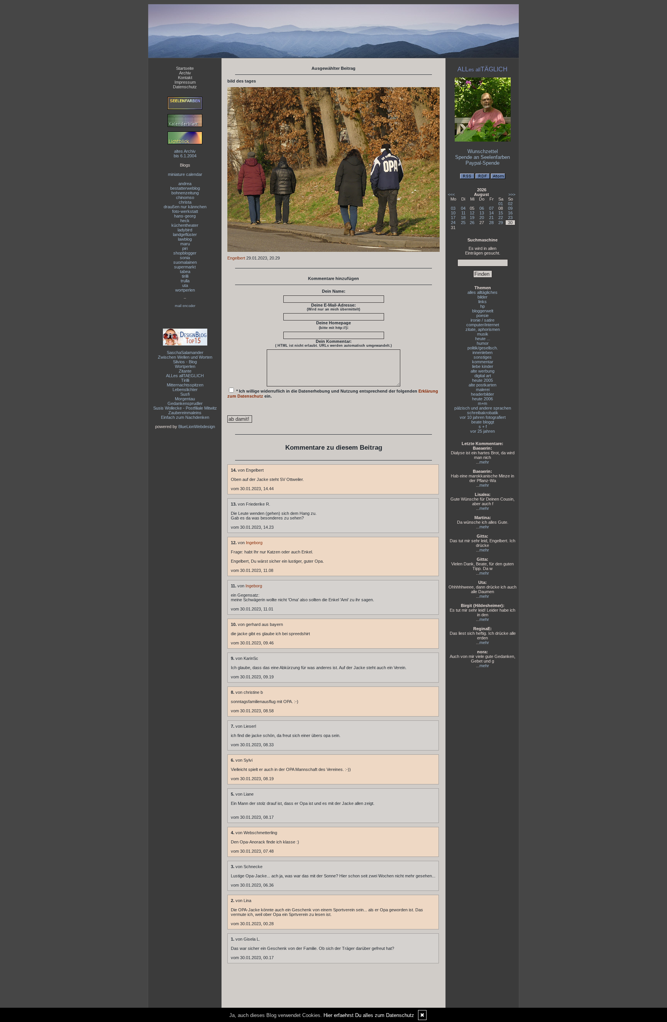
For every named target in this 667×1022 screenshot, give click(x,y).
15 (500, 213)
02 (510, 203)
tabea (185, 271)
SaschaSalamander (185, 352)
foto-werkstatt (185, 211)
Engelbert (236, 258)
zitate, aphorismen (483, 329)
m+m (482, 403)
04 (463, 208)
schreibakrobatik (482, 412)
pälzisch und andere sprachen (482, 408)
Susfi (185, 394)
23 (510, 217)
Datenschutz (185, 86)
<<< (451, 194)
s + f (483, 426)
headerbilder (482, 394)
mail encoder (185, 306)
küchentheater (184, 225)
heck (185, 220)
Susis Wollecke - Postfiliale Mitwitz (185, 408)
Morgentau (185, 398)
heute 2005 (482, 380)
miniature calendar (185, 174)
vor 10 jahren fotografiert (483, 417)
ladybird (185, 230)
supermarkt (185, 267)
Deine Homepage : (333, 325)
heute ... (482, 338)
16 (510, 213)
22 (500, 217)
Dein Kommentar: (333, 343)
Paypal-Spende (482, 163)
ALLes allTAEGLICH (185, 375)
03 (453, 208)
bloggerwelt (482, 311)
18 (463, 217)
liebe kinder (482, 366)
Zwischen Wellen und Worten (185, 357)
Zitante (185, 371)
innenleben (482, 352)
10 (453, 213)
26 (472, 222)
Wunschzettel (482, 151)
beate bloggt (482, 422)
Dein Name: (333, 291)
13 (481, 213)
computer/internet (482, 324)
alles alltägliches (482, 292)
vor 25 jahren (482, 431)
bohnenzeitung (185, 193)
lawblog (185, 239)
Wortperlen (185, 366)
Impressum (185, 82)
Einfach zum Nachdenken (185, 417)
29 (500, 222)
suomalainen (185, 262)
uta (185, 285)
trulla (185, 280)
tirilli (185, 276)
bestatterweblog (185, 188)
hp (482, 306)
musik (482, 334)
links (482, 301)
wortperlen (185, 290)
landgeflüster (185, 234)
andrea (184, 183)
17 (453, 217)
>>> (511, 194)
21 (491, 217)
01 (500, 203)
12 (472, 213)
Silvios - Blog (185, 361)
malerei (482, 389)
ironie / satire (482, 320)
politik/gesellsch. (482, 348)
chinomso (185, 197)
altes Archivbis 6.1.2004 (185, 153)
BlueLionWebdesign (196, 426)
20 (481, 217)
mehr (484, 462)
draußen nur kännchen (185, 206)
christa (185, 202)
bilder (482, 297)
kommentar (482, 361)
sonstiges (483, 357)
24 (453, 222)
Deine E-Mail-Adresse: (333, 307)
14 (491, 213)
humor (483, 343)
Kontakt (185, 77)
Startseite (185, 68)
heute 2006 (482, 398)
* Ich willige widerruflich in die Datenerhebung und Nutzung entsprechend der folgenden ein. (332, 393)
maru (185, 243)
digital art (482, 375)
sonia (185, 257)
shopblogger (184, 253)
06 (481, 208)
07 (491, 208)
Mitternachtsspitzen (185, 385)
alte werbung (482, 371)
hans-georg (185, 216)
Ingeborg (254, 542)
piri (185, 248)
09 (510, 208)
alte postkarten (482, 385)
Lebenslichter (185, 389)
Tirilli (185, 380)
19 (472, 217)
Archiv (185, 73)
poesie (482, 315)
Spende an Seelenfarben (482, 157)
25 (463, 222)
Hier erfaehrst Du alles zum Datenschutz (368, 1015)
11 (463, 213)
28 (491, 222)
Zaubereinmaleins (184, 412)
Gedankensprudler (185, 403)
